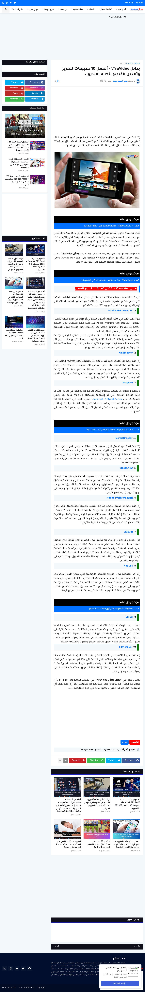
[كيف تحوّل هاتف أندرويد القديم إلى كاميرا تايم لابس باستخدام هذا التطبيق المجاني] (97, 787)
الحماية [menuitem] (91, 9)
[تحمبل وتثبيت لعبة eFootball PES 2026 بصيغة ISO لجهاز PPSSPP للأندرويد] (126, 787)
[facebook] (15, 3)
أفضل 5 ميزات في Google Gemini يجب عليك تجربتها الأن (14, 334)
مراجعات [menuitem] (63, 9)
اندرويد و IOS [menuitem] (49, 9)
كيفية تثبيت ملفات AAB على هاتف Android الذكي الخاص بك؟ (110, 280)
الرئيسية (139, 3)
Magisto (128, 383)
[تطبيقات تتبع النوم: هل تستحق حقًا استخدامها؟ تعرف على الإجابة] (67, 829)
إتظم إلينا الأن (119, 983)
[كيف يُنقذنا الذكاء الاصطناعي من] (35, 322)
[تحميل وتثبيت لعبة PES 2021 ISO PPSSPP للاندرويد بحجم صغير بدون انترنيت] (37, 179)
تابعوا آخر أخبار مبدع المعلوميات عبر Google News (108, 750)
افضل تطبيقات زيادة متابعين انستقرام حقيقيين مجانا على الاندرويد (18, 163)
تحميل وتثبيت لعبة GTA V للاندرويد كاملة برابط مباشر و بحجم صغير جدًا (24, 127)
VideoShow (126, 468)
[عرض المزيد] (60, 760)
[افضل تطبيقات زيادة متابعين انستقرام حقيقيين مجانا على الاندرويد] (37, 162)
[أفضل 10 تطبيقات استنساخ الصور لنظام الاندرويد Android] (97, 829)
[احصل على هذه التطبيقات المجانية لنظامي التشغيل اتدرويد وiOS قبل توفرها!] (126, 829)
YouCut (128, 566)
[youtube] (17, 968)
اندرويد (121, 64)
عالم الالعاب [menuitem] (18, 9)
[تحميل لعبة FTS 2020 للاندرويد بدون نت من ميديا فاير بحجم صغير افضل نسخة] (37, 145)
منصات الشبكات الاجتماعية (107, 399)
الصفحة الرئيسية (133, 64)
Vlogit (129, 617)
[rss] (3, 3)
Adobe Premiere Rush (120, 498)
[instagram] (7, 3)
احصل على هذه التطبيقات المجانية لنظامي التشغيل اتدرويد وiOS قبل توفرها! (127, 845)
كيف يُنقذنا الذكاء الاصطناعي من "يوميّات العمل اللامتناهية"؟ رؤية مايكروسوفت (36, 335)
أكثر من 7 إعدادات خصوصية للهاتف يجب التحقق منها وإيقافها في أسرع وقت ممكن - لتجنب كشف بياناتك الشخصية (68, 806)
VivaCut (128, 532)
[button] (12, 9)
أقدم (57, 947)
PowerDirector (124, 438)
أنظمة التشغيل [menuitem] (106, 9)
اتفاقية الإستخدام (9, 988)
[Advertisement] (72, 36)
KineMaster (126, 353)
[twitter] (11, 3)
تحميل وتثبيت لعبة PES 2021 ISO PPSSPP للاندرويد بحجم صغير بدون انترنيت (17, 180)
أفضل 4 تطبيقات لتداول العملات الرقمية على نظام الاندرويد (111, 226)
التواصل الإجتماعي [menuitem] (118, 17)
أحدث (136, 947)
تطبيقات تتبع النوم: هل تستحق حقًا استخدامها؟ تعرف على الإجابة (68, 845)
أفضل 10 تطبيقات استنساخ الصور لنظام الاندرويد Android (99, 845)
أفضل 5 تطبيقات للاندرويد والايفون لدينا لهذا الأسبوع (114, 609)
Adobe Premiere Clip (120, 310)
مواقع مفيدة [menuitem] (33, 9)
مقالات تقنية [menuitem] (78, 9)
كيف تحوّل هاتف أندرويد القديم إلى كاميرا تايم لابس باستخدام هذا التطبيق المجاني (97, 804)
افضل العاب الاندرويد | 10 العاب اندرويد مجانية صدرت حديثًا (113, 430)
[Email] (65, 760)
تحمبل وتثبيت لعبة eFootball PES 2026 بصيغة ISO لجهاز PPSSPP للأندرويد (127, 804)
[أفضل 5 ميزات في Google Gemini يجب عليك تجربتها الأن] (14, 322)
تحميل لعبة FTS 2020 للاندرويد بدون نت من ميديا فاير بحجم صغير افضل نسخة (18, 146)
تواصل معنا (129, 3)
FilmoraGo (125, 647)
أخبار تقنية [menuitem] (122, 9)
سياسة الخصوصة (27, 988)
